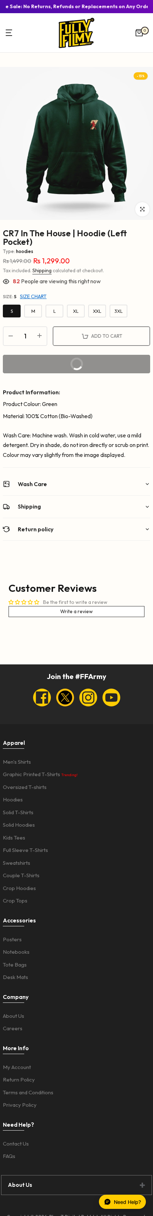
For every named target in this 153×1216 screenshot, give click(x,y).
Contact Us (16, 1143)
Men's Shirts (17, 761)
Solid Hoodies (19, 824)
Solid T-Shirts (18, 812)
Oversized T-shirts (25, 787)
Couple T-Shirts (21, 875)
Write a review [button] (76, 611)
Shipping (42, 270)
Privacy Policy (20, 1104)
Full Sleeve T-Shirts (25, 850)
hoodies (24, 251)
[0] (139, 32)
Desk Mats (15, 977)
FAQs (9, 1156)
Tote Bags (15, 964)
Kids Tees (14, 837)
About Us (13, 1015)
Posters (12, 939)
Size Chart (33, 296)
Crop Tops (15, 900)
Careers (12, 1028)
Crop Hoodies (19, 888)
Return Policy (19, 1079)
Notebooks (16, 951)
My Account (17, 1067)
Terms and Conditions (28, 1092)
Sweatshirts (16, 862)
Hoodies (13, 799)
